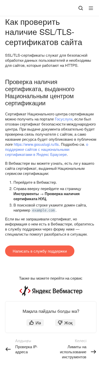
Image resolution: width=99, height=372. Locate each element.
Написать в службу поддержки (40, 251)
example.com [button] (43, 210)
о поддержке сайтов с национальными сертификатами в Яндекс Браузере (46, 149)
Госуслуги (63, 118)
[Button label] (90, 8)
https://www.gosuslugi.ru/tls (36, 144)
